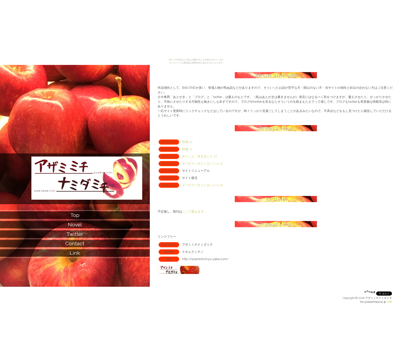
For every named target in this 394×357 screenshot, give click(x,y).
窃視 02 (187, 142)
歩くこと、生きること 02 (199, 156)
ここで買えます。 (194, 211)
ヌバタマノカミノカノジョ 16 (202, 185)
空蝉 (389, 301)
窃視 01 (187, 149)
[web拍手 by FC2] (370, 294)
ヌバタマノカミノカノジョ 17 (202, 163)
